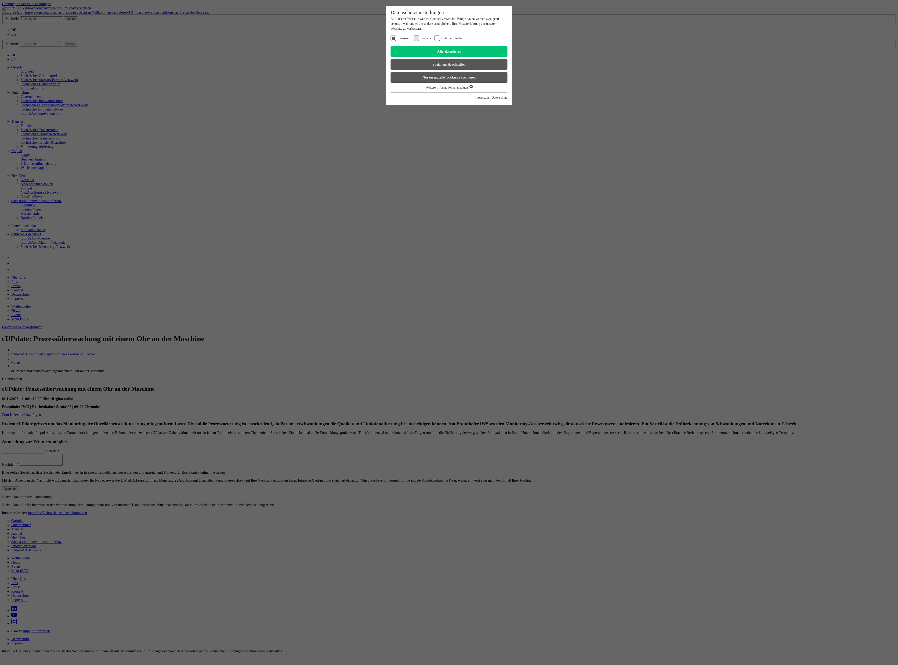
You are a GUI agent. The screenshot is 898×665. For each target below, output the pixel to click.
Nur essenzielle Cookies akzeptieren (449, 77)
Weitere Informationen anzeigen (447, 87)
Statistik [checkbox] (425, 38)
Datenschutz (499, 97)
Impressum (481, 97)
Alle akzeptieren (449, 51)
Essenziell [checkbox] (403, 38)
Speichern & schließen (449, 64)
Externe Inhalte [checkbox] (451, 38)
